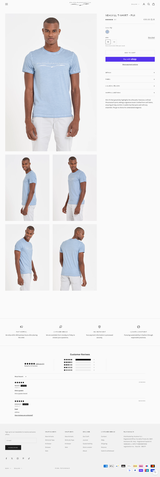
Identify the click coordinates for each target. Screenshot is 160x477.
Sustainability (87, 444)
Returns (103, 447)
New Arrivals (49, 436)
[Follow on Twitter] (12, 458)
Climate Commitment (138, 332)
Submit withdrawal (107, 451)
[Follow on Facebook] (6, 458)
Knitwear (48, 444)
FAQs (102, 440)
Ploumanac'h (129, 432)
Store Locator (87, 447)
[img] (19, 382)
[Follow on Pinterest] (23, 458)
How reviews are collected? (24, 415)
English (134, 4)
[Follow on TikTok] (29, 458)
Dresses (48, 447)
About (85, 451)
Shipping (104, 444)
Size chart (151, 37)
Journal (85, 440)
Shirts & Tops (49, 440)
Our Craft (86, 436)
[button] (68, 360)
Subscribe (13, 447)
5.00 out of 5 (40, 364)
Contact (104, 436)
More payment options (130, 64)
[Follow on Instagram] (18, 458)
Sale (46, 451)
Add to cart (130, 52)
